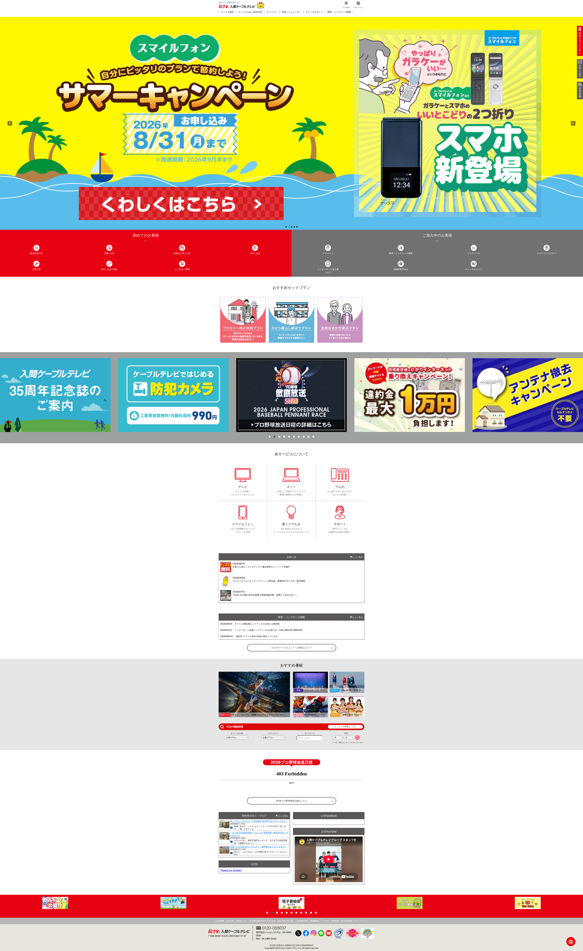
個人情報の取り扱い (286, 921)
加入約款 (272, 921)
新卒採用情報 (346, 921)
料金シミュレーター (291, 12)
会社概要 (220, 921)
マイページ (272, 12)
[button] (291, 123)
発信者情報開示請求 (258, 921)
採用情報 (335, 921)
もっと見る (357, 557)
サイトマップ (360, 921)
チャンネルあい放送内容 (250, 12)
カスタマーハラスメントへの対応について (291, 647)
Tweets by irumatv (231, 870)
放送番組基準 (302, 921)
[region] (291, 123)
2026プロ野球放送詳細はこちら (291, 800)
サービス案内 (227, 12)
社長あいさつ (241, 921)
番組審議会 (314, 921)
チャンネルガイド (314, 12)
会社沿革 (230, 921)
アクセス (325, 921)
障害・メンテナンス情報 (339, 12)
